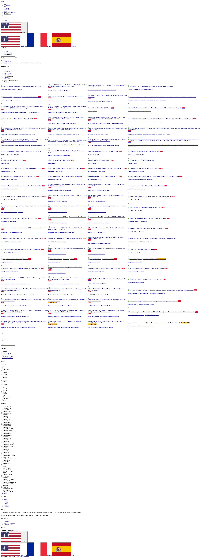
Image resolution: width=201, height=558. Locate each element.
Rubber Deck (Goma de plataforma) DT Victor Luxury (11, 89)
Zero (4, 366)
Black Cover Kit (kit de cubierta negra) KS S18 (97, 283)
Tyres (4, 400)
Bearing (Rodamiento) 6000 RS (134, 252)
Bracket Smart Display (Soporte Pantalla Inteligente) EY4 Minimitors (141, 304)
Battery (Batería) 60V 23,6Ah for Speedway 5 (136, 199)
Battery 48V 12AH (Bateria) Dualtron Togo (136, 231)
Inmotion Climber (7, 408)
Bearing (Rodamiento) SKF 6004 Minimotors (9, 271)
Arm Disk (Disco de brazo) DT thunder (8, 121)
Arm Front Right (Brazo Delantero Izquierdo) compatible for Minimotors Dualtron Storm (18, 134)
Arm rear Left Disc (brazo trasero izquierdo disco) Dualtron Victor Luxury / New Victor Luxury (66, 144)
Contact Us (3, 47)
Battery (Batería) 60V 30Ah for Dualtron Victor (97, 212)
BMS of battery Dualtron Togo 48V (94, 179)
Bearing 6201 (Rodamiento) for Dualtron (136, 271)
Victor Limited (6, 490)
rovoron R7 (5, 487)
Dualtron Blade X (7, 480)
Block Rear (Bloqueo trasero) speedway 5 (136, 282)
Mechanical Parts (7, 396)
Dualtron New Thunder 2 (9, 479)
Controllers (5, 389)
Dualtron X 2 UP (7, 413)
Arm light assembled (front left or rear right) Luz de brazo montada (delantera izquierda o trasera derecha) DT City (150, 134)
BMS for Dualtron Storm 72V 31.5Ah (8, 171)
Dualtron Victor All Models (9, 432)
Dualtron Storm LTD (8, 484)
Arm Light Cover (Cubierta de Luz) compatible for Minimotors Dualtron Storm (63, 134)
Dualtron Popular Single (9, 443)
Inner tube (5, 384)
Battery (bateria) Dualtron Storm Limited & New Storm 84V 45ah (61, 232)
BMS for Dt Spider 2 (52, 163)
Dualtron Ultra (6, 427)
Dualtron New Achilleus (9, 428)
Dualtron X (5, 416)
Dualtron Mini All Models (9, 455)
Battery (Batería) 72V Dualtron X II (135, 210)
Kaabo (4, 364)
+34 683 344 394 (8, 524)
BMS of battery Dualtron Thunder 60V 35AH (9, 179)
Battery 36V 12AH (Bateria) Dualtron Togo (96, 232)
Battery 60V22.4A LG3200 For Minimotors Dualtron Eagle (99, 243)
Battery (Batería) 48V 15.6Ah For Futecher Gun (10, 199)
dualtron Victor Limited (8, 491)
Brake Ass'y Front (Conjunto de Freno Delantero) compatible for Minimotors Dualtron (64, 316)
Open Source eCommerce (22, 556)
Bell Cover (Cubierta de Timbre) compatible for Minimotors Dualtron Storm (15, 283)
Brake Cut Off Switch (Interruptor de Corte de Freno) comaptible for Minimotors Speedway (18, 327)
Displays (5, 393)
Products (6, 51)
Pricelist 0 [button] (3, 58)
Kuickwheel (6, 369)
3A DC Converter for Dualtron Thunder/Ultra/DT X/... (58, 90)
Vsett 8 (4, 465)
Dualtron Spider (6, 449)
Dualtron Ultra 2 (7, 425)
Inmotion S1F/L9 (7, 406)
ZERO (4, 473)
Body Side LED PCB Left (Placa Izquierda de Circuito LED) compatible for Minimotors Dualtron (146, 293)
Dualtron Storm (6, 419)
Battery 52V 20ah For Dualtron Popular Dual (57, 241)
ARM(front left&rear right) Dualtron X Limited (57, 100)
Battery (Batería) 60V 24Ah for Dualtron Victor (57, 212)
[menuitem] (5, 4)
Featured (5, 351)
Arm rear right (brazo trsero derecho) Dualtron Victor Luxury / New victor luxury (103, 145)
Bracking (5, 385)
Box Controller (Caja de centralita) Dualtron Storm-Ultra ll (59, 305)
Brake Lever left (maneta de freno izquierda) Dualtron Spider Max (100, 327)
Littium (4, 375)
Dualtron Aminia (7, 451)
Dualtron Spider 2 (7, 447)
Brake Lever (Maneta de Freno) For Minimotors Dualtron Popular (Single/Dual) (63, 327)
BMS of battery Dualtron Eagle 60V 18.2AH (96, 171)
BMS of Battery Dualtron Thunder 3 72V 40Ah (10, 154)
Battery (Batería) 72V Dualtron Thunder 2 (9, 221)
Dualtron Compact (7, 474)
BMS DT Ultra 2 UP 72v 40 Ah (93, 154)
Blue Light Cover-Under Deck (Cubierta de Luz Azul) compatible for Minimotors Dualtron (18, 294)
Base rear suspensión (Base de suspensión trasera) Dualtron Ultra (140, 179)
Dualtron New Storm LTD (9, 482)
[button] (7, 61)
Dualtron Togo (6, 452)
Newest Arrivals (7, 353)
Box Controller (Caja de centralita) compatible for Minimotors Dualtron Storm (16, 305)
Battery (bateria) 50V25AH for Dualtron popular (137, 221)
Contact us (6, 506)
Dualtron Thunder (7, 424)
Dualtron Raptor (7, 433)
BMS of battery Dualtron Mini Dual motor (136, 171)
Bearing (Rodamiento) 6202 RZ (94, 262)
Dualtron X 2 (6, 414)
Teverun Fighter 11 (7, 463)
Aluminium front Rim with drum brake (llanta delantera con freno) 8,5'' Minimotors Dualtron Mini (147, 100)
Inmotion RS (6, 410)
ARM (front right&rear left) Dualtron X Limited (10, 100)
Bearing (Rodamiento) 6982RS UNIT (135, 262)
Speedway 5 (6, 457)
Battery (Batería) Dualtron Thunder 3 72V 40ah (57, 222)
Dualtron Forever (7, 440)
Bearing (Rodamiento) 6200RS (54, 262)
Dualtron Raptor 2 (7, 435)
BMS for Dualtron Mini (132, 163)
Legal (5, 505)
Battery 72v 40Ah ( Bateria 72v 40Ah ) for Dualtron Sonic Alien (140, 241)
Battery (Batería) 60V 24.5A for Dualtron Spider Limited (12, 212)
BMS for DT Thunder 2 (92, 163)
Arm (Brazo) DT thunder (92, 111)
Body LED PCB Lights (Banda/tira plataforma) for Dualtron (99, 294)
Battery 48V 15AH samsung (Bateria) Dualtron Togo (11, 241)
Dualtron (5, 372)
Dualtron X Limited (7, 411)
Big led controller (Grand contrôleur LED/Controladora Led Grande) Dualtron (63, 283)
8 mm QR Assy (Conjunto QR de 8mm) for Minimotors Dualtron (140, 89)
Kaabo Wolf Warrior (8, 471)
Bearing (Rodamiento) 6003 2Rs (7, 262)
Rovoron (5, 377)
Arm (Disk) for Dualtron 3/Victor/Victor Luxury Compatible (139, 111)
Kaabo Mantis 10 (7, 469)
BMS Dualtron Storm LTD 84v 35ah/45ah (136, 154)
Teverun (5, 371)
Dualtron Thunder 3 (7, 421)
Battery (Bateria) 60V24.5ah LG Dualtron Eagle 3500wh (98, 190)
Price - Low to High (8, 356)
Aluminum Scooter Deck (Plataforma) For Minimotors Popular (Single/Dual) (62, 112)
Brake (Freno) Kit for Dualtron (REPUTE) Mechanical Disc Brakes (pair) (15, 316)
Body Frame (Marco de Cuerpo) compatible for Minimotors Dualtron (61, 294)
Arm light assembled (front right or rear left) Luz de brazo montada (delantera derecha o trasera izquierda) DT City (23, 145)
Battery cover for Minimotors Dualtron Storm (96, 254)
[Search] (16, 57)
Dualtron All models (8, 488)
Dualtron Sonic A (7, 477)
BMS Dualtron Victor (5, 163)
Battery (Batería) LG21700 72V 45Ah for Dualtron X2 (98, 222)
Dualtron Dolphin (7, 438)
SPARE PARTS (8, 53)
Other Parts (5, 398)
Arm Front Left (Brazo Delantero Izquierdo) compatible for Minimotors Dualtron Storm (145, 121)
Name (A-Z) (6, 354)
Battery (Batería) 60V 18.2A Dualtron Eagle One (97, 201)
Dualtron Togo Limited (8, 454)
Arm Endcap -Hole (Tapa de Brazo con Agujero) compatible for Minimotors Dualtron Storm (105, 123)
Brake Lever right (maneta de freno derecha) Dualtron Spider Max (140, 325)
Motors (4, 387)
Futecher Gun (6, 462)
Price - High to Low (8, 358)
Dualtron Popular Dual (8, 444)
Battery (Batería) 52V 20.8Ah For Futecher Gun (57, 201)
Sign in (5, 20)
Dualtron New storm (8, 417)
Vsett (4, 368)
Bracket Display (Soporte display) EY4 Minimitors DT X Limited (100, 305)
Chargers (5, 392)
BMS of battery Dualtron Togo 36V (55, 179)
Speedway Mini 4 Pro (8, 458)
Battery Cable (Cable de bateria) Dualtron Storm (10, 252)
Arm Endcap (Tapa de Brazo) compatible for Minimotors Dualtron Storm (62, 123)
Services (6, 503)
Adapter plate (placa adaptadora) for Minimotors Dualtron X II (100, 101)
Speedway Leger (7, 460)
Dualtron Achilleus (7, 430)
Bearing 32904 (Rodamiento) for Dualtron (96, 271)
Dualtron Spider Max (8, 446)
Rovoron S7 (6, 485)
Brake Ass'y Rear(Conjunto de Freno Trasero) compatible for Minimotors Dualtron (103, 316)
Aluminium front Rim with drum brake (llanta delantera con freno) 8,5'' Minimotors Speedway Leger (20, 112)
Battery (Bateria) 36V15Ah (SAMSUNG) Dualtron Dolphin (59, 190)
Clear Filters (4, 493)
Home (5, 499)
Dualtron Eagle (6, 436)
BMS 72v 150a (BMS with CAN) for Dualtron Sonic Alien (59, 155)
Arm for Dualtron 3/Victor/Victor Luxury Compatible (98, 134)
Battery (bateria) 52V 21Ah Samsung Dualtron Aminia (11, 232)
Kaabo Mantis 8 (6, 468)
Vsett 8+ (5, 466)
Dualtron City (6, 441)
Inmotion (5, 374)
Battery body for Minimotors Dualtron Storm (57, 254)
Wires (4, 395)
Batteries (5, 390)
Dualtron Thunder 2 (7, 422)
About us (6, 500)
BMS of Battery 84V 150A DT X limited (55, 171)
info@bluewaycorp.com (10, 523)
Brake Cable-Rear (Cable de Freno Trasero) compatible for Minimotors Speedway (143, 315)
